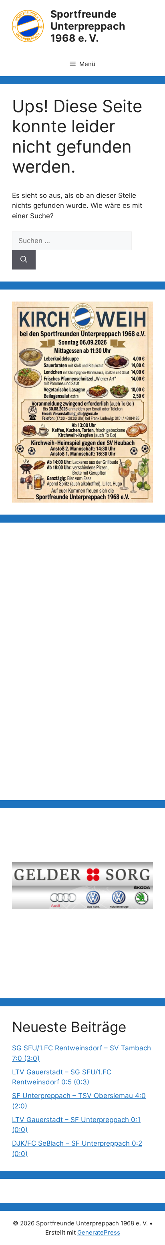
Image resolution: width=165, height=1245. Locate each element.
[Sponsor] (82, 890)
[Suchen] (24, 260)
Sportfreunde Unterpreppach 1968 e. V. (87, 26)
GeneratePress (98, 1232)
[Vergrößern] (143, 312)
